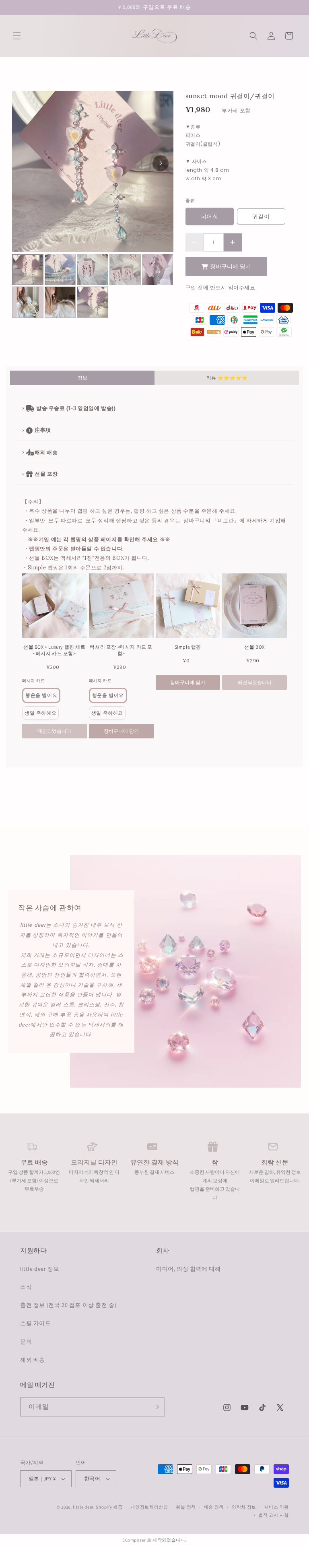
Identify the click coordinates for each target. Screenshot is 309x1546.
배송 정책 (214, 1507)
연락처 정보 (244, 1507)
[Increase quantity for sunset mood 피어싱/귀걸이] (233, 242)
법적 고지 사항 (273, 1515)
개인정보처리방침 (149, 1507)
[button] (17, 36)
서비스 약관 (276, 1507)
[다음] (160, 163)
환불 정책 (186, 1507)
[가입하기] (156, 1407)
